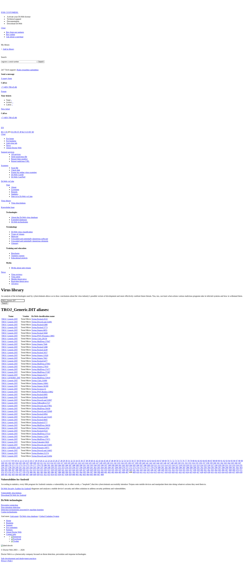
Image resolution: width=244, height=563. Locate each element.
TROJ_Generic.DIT (9, 319)
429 (205, 472)
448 (31, 474)
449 (34, 474)
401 (105, 472)
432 (215, 472)
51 (120, 461)
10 (16, 461)
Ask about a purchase (14, 37)
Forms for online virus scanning (24, 172)
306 (9, 470)
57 (135, 461)
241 (20, 468)
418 (166, 472)
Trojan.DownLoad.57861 (41, 406)
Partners (9, 530)
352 (173, 470)
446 (23, 474)
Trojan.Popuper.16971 (40, 448)
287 (184, 468)
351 (169, 470)
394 (80, 472)
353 (176, 470)
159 (211, 463)
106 (23, 463)
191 (84, 465)
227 (212, 465)
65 (155, 461)
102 (9, 463)
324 (73, 470)
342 (137, 470)
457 (63, 474)
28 (61, 461)
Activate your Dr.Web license (18, 17)
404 (116, 472)
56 (133, 461)
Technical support (14, 19)
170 (9, 465)
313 (34, 470)
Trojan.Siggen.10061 (39, 383)
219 (183, 465)
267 (112, 468)
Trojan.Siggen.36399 (39, 386)
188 (73, 465)
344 (144, 470)
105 (20, 463)
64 (153, 461)
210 (152, 465)
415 (155, 472)
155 (196, 463)
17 (33, 461)
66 (158, 461)
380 (31, 472)
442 (9, 474)
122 (79, 463)
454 (52, 474)
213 (162, 465)
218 (180, 465)
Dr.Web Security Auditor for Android (16, 489)
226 (208, 465)
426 (194, 472)
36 (82, 461)
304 (2, 470)
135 (125, 463)
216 (173, 465)
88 (214, 461)
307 (13, 470)
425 (191, 472)
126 (93, 463)
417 (162, 472)
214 (166, 465)
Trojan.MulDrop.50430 (40, 408)
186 (66, 465)
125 (90, 463)
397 (91, 472)
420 (173, 472)
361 (205, 470)
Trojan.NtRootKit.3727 (40, 403)
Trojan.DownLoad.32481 (41, 322)
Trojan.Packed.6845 (39, 420)
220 (187, 465)
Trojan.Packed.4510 (39, 319)
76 (183, 461)
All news (14, 284)
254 (66, 468)
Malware (14, 236)
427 (198, 472)
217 (176, 465)
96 (234, 461)
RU (2, 132)
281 (162, 468)
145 (161, 463)
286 (180, 468)
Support (9, 525)
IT (18, 132)
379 (27, 472)
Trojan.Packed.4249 (39, 350)
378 (23, 472)
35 (79, 461)
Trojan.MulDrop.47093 (40, 364)
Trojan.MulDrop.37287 (40, 372)
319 (55, 470)
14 (26, 461)
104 (16, 463)
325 (77, 470)
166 (236, 463)
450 (38, 474)
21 (44, 461)
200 (116, 465)
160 (214, 463)
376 (16, 472)
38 (87, 461)
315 (41, 470)
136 (129, 463)
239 (13, 468)
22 (46, 461)
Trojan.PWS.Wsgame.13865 (42, 336)
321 (62, 470)
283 (169, 468)
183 (55, 465)
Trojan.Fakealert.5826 (40, 442)
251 (55, 468)
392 (73, 472)
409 (134, 472)
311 (27, 470)
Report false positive (19, 159)
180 (45, 465)
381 (34, 472)
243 (27, 468)
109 (34, 463)
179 (41, 465)
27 (59, 461)
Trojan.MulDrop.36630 (40, 425)
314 (38, 470)
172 (16, 465)
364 (215, 470)
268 (116, 468)
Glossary (14, 243)
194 (95, 465)
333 (105, 470)
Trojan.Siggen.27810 (39, 367)
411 (141, 472)
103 (13, 463)
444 (16, 474)
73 (176, 461)
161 (218, 463)
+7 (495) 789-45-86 (9, 87)
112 (44, 463)
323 (70, 470)
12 (21, 461)
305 (6, 470)
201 (119, 465)
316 (45, 470)
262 (95, 468)
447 (27, 474)
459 (70, 474)
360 (201, 470)
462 (80, 474)
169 (6, 465)
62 (148, 461)
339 (126, 470)
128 (100, 463)
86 (209, 461)
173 (20, 465)
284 (173, 468)
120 (72, 463)
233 (233, 465)
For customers (11, 527)
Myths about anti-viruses (21, 268)
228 (215, 465)
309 (20, 470)
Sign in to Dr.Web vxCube (22, 196)
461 (77, 474)
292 (201, 468)
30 (66, 461)
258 (80, 468)
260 (87, 468)
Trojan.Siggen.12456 (39, 436)
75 (181, 461)
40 (92, 461)
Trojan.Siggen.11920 (39, 355)
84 (204, 461)
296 (216, 468)
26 (56, 461)
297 (219, 468)
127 (97, 463)
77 (186, 461)
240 (16, 468)
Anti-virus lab (11, 143)
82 (199, 461)
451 (41, 474)
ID (33, 132)
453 (48, 474)
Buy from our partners (15, 32)
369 (233, 470)
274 (137, 468)
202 (123, 465)
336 (116, 470)
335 (112, 470)
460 (73, 474)
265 (105, 468)
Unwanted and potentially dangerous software (29, 239)
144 (157, 463)
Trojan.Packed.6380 (39, 325)
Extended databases (19, 220)
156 (200, 463)
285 (176, 468)
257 (77, 468)
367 (226, 470)
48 (112, 461)
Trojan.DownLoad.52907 (41, 400)
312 (30, 470)
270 (123, 468)
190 (80, 465)
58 (138, 461)
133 (118, 463)
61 (145, 461)
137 (132, 463)
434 (223, 472)
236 (2, 468)
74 (178, 461)
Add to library (8, 49)
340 (130, 470)
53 (125, 461)
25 (54, 461)
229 (219, 465)
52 (122, 461)
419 (169, 472)
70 (168, 461)
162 (221, 463)
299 (226, 468)
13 (23, 461)
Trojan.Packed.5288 (39, 347)
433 (219, 472)
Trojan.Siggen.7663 (39, 358)
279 (155, 468)
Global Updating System (49, 516)
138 (136, 463)
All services (16, 154)
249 (48, 468)
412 (144, 472)
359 (198, 470)
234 (237, 465)
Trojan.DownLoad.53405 (41, 445)
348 (159, 470)
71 (171, 461)
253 (63, 468)
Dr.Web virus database (29, 516)
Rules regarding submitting (28, 70)
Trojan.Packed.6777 (39, 422)
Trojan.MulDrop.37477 (40, 369)
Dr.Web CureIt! (17, 175)
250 (52, 468)
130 (107, 463)
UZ (26, 132)
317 (48, 470)
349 (162, 470)
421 (176, 472)
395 (84, 472)
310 (23, 470)
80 (194, 461)
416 (159, 472)
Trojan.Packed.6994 (39, 414)
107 (27, 463)
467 (98, 474)
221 (191, 465)
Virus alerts (15, 277)
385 (48, 472)
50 (117, 461)
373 (6, 472)
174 (23, 465)
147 (168, 463)
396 (87, 472)
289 (191, 468)
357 (191, 470)
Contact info (11, 534)
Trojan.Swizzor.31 (38, 389)
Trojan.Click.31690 (39, 380)
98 (239, 461)
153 (189, 463)
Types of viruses (17, 234)
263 (98, 468)
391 (70, 472)
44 (102, 461)
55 (130, 461)
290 (194, 468)
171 (13, 465)
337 (119, 470)
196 (102, 465)
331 (98, 470)
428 (201, 472)
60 (143, 461)
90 (219, 461)
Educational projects (19, 258)
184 (59, 465)
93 (227, 461)
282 (166, 468)
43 (99, 461)
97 (237, 461)
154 (193, 463)
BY (30, 132)
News (8, 145)
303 (240, 468)
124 (86, 463)
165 (232, 463)
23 (49, 461)
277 (148, 468)
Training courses (17, 256)
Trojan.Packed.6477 (39, 361)
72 (173, 461)
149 (175, 463)
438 (237, 472)
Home (8, 521)
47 (110, 461)
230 (223, 465)
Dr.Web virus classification (22, 232)
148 (171, 463)
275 (141, 468)
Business (9, 523)
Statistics (14, 194)
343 (141, 470)
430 (208, 472)
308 (16, 470)
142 (150, 463)
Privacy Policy (7, 561)
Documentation (13, 21)
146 (164, 463)
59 (140, 461)
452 (45, 474)
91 (221, 461)
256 (73, 468)
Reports (14, 192)
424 (187, 472)
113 (48, 463)
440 (2, 474)
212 (159, 465)
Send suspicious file (19, 157)
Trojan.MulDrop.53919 (40, 378)
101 (6, 463)
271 (127, 468)
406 (123, 472)
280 (159, 468)
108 (31, 463)
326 (80, 470)
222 (194, 465)
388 (59, 472)
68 (163, 461)
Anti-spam (14, 516)
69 (166, 461)
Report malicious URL (20, 161)
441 (6, 474)
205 (134, 465)
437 (233, 472)
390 (66, 472)
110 (38, 463)
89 (216, 461)
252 (59, 468)
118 (65, 463)
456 (59, 474)
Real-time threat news (20, 281)
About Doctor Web (13, 148)
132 (115, 463)
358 (194, 470)
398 (95, 472)
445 (20, 474)
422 (180, 472)
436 (230, 472)
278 (152, 468)
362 (208, 470)
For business (11, 141)
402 (109, 472)
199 (112, 465)
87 (211, 461)
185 (63, 465)
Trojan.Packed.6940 (39, 397)
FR (15, 132)
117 (61, 463)
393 (77, 472)
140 (143, 463)
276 (144, 468)
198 (109, 465)
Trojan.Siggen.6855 (39, 330)
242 (23, 468)
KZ (23, 132)
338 (123, 470)
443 (13, 474)
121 (75, 463)
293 (205, 468)
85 (206, 461)
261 (91, 468)
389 (63, 472)
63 (150, 461)
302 (237, 468)
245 (34, 468)
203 (127, 465)
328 (87, 470)
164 (228, 463)
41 (94, 461)
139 (139, 463)
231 (226, 465)
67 (160, 461)
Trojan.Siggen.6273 (39, 375)
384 (45, 472)
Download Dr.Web (14, 23)
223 (198, 465)
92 (224, 461)
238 (9, 468)
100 (2, 463)
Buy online (10, 34)
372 (2, 472)
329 (91, 470)
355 (183, 470)
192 (87, 465)
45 (105, 461)
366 (223, 470)
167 (239, 463)
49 (115, 461)
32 (72, 461)
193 (91, 465)
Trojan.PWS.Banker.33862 (42, 392)
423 (183, 472)
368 (230, 470)
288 (187, 468)
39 (89, 461)
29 (64, 461)
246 (38, 468)
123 (83, 463)
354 (180, 470)
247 (41, 468)
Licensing (15, 189)
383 (41, 472)
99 (242, 461)
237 (6, 468)
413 (148, 472)
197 (105, 465)
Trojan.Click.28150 (39, 339)
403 (112, 472)
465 (91, 474)
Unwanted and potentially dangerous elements (29, 241)
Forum (3, 91)
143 (154, 463)
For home (10, 139)
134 (122, 463)
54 (127, 461)
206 (137, 465)
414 (151, 472)
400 (102, 472)
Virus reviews (16, 274)
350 (166, 470)
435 (226, 472)
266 (109, 468)
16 (31, 461)
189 (77, 465)
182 (52, 465)
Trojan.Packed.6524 (39, 431)
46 (107, 461)
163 (225, 463)
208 (144, 465)
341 (134, 470)
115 (55, 463)
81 (196, 461)
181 (48, 465)
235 (240, 465)
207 (141, 465)
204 (130, 465)
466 (95, 474)
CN (6, 132)
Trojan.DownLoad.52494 (41, 456)
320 (59, 470)
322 (66, 470)
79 (191, 461)
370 (237, 470)
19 (38, 461)
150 (179, 463)
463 (84, 474)
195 (98, 465)
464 (87, 474)
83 (201, 461)
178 (38, 465)
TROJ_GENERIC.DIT (10, 378)
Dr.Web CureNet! (18, 177)
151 (182, 463)
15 (28, 461)
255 (70, 468)
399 (98, 472)
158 (207, 463)
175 (27, 465)
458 (66, 474)
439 (240, 472)
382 (38, 472)
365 (219, 470)
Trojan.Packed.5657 (39, 353)
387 (55, 472)
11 (18, 461)
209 (148, 465)
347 (155, 470)
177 (34, 465)
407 (127, 472)
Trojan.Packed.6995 (39, 394)
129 (104, 463)
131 (111, 463)
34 (77, 461)
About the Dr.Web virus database (24, 217)
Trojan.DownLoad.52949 (41, 411)
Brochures (15, 253)
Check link (15, 170)
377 (20, 472)
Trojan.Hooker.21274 (40, 453)
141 (147, 463)
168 (2, 465)
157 (203, 463)
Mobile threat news (19, 279)
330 (94, 470)
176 (31, 465)
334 (109, 470)
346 (151, 470)
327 (84, 470)
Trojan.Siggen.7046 (39, 344)
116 (58, 463)
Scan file (14, 168)
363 (212, 470)
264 (102, 468)
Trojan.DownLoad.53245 (41, 417)
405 (119, 472)
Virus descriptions (18, 203)
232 (230, 465)
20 (41, 461)
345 (148, 470)
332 (102, 470)
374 (9, 472)
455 (55, 474)
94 (229, 461)
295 (212, 468)
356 (187, 470)
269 (119, 468)
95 (232, 461)
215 (169, 465)
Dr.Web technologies (19, 222)
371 (240, 470)
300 (230, 468)
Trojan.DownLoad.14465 (41, 450)
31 (69, 461)
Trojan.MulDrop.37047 (40, 341)
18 (36, 461)
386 (52, 472)
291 (198, 468)
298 (223, 468)
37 (84, 461)
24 (51, 461)
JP (21, 132)
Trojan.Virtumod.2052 (40, 428)
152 (186, 463)
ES (12, 132)
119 (68, 463)
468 (102, 474)
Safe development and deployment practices (18, 558)
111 (41, 463)
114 (51, 463)
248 (45, 468)
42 (97, 461)
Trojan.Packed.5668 (39, 333)
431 (212, 472)
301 (233, 468)
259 (84, 468)
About (13, 187)
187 (70, 465)
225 (205, 465)
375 (13, 472)
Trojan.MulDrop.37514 (40, 434)
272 (130, 468)
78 (188, 461)
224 (201, 465)
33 (74, 461)
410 (137, 472)
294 (208, 468)
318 (52, 470)
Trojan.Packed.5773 (39, 327)
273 (134, 468)
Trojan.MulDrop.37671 (40, 439)
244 (31, 468)
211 (155, 465)
